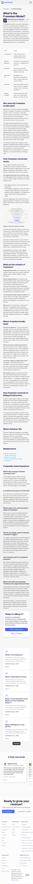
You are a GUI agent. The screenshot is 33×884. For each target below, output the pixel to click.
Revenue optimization (10, 453)
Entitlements (8, 460)
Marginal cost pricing (10, 457)
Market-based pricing (10, 455)
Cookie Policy (14, 880)
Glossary (6, 9)
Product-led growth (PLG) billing (13, 459)
